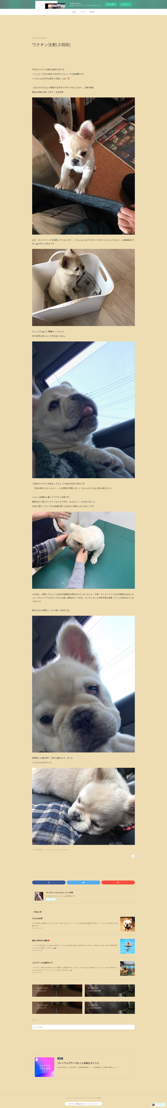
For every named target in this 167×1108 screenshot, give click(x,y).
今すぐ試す (111, 4)
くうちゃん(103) (47, 850)
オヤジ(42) (35, 850)
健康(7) (41, 850)
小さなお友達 (37, 918)
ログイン (125, 4)
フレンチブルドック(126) (60, 850)
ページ (82, 12)
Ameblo (92, 12)
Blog (73, 12)
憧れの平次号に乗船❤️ (41, 940)
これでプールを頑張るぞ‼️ (42, 962)
